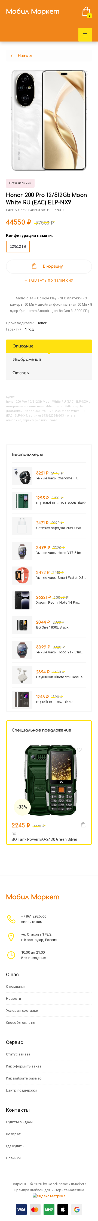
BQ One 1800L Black (52, 627)
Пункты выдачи (19, 1122)
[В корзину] (83, 825)
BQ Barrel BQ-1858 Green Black (61, 503)
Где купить (15, 1146)
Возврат (13, 1134)
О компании (16, 986)
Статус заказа (18, 1054)
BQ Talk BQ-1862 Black (54, 702)
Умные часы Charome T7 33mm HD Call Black (56, 478)
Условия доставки (22, 1010)
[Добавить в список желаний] (84, 74)
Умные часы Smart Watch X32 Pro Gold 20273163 (60, 578)
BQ (14, 834)
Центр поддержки (21, 1090)
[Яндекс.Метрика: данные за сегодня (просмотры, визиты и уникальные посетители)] (49, 1196)
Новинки (13, 1158)
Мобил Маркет (33, 11)
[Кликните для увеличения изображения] (49, 120)
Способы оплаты (20, 1023)
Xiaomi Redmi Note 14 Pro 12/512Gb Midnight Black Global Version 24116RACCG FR (59, 602)
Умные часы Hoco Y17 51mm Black (60, 652)
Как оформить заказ (24, 1066)
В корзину (53, 266)
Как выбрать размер (24, 1078)
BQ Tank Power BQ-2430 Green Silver (45, 839)
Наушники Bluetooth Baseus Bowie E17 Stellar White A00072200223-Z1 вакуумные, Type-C (61, 677)
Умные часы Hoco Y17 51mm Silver (60, 553)
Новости (13, 998)
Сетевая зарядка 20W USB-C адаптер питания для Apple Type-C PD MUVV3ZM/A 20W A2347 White (60, 528)
